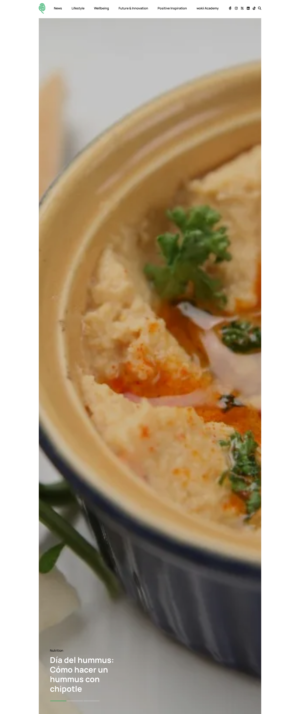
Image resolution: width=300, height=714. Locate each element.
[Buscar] (259, 8)
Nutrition (56, 650)
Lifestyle (78, 8)
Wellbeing (101, 8)
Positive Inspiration (172, 8)
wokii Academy (208, 8)
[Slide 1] (58, 701)
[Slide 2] (75, 701)
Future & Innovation (133, 8)
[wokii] (42, 8)
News (58, 8)
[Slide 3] (91, 701)
